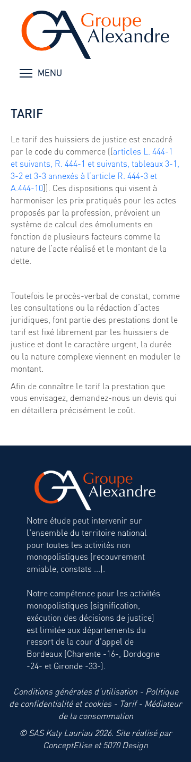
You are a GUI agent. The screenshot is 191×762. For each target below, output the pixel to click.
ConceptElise (67, 745)
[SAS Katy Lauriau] (95, 35)
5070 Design (125, 745)
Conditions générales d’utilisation (75, 691)
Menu (47, 72)
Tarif (127, 703)
